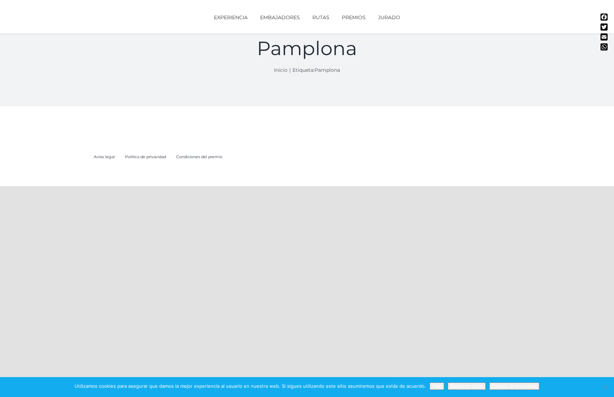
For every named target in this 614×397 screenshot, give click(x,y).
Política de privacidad (514, 386)
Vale (436, 386)
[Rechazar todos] (605, 387)
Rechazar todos (467, 386)
